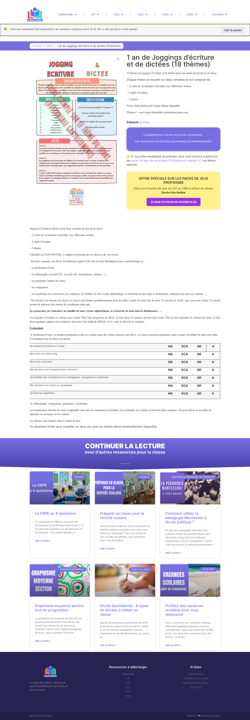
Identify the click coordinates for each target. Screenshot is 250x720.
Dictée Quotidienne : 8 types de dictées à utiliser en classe (124, 610)
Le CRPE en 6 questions (55, 513)
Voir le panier (233, 30)
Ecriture (145, 122)
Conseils (217, 14)
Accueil (36, 45)
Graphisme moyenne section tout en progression (59, 608)
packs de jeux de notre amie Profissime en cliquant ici (166, 160)
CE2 (141, 14)
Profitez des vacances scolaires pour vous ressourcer (184, 610)
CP (93, 14)
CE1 (117, 14)
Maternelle (66, 14)
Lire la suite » (43, 540)
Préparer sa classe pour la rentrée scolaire (122, 515)
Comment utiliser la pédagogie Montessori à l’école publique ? (186, 517)
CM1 (165, 14)
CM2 (190, 14)
